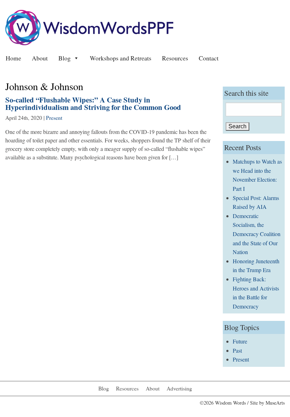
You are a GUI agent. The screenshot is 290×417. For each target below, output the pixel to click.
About (40, 58)
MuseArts (275, 402)
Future (240, 341)
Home (13, 58)
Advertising (179, 388)
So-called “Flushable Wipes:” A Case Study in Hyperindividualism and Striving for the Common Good (93, 103)
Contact (209, 58)
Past (237, 350)
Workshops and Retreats (120, 58)
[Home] (89, 26)
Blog (64, 58)
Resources (175, 58)
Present (54, 117)
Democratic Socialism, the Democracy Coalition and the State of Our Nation (256, 234)
